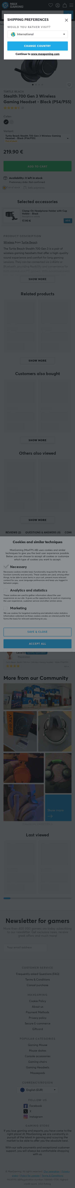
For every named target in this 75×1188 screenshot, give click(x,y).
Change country (37, 46)
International (25, 34)
